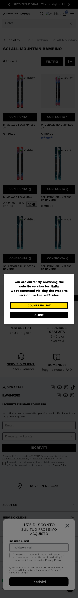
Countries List (39, 305)
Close (39, 315)
